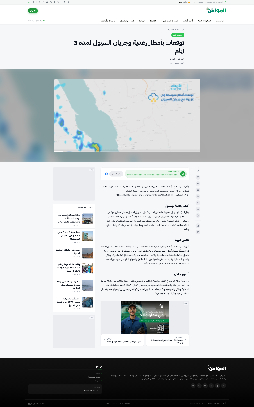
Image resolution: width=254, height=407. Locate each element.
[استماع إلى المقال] (198, 232)
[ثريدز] (39, 2)
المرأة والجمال (127, 20)
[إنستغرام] (51, 2)
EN (29, 2)
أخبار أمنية (188, 20)
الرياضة (142, 20)
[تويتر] (58, 2)
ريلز (31, 10)
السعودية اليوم (204, 20)
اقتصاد (153, 20)
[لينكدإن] (198, 196)
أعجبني (114, 173)
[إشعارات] (64, 2)
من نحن (97, 373)
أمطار (119, 212)
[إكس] (198, 190)
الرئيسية (220, 20)
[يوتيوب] (47, 2)
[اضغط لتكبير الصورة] (127, 115)
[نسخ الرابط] (198, 202)
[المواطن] (216, 10)
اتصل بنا (97, 380)
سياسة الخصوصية (94, 377)
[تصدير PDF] (198, 215)
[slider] (153, 175)
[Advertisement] (74, 184)
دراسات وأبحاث (108, 20)
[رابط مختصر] (198, 209)
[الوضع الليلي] (33, 2)
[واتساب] (198, 177)
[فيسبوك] (54, 2)
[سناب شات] (43, 2)
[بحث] (68, 2)
